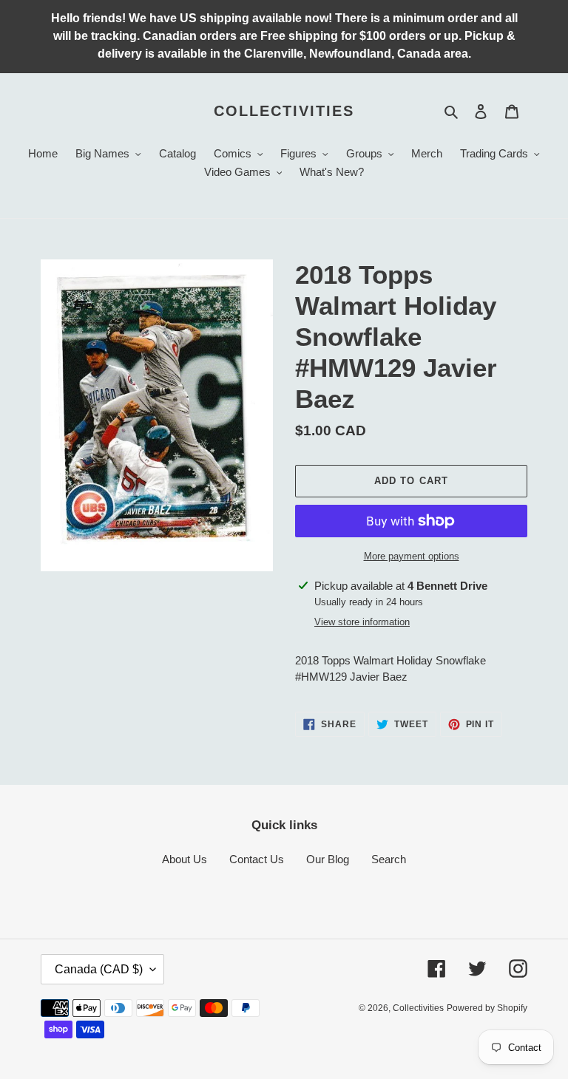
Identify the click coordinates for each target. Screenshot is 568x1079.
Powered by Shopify (487, 1008)
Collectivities (284, 111)
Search (388, 859)
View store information (362, 621)
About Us (184, 859)
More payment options (411, 556)
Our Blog (327, 859)
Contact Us (256, 859)
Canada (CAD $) (99, 969)
